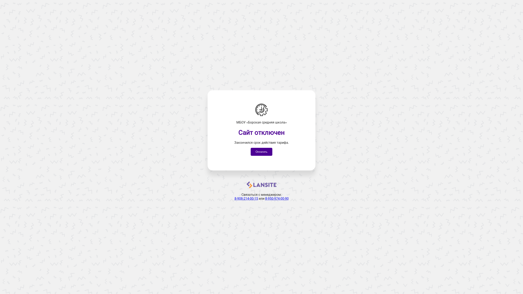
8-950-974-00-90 (277, 198)
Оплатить (261, 151)
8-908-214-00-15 (246, 198)
